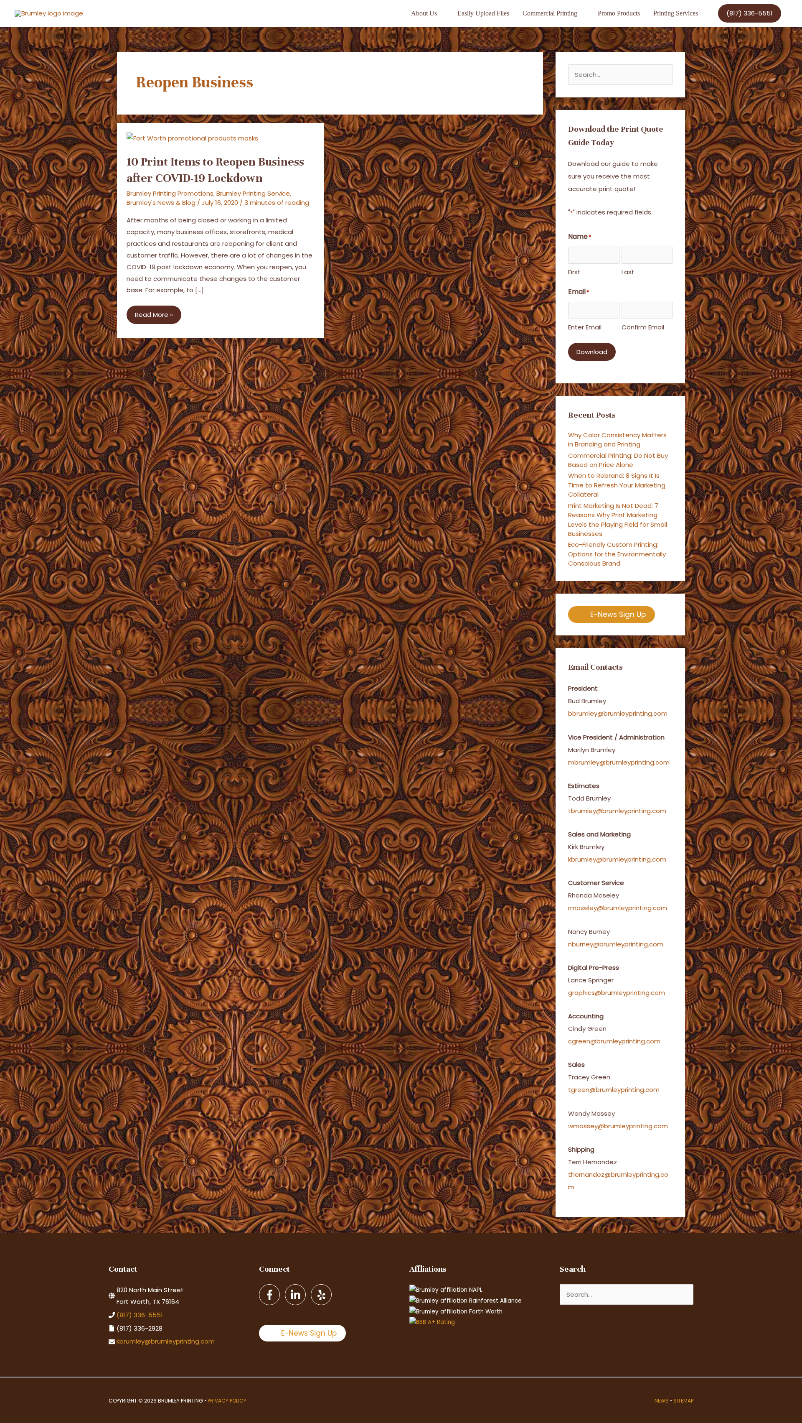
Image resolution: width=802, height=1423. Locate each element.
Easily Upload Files (483, 13)
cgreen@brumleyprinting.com (614, 1041)
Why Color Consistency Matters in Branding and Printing (617, 440)
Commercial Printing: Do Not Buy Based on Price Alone (618, 460)
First (574, 272)
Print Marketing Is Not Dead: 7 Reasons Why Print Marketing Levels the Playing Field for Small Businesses (617, 519)
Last (628, 272)
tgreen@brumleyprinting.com (614, 1089)
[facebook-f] (271, 1294)
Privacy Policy (227, 1400)
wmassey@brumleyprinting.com (618, 1126)
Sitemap (683, 1400)
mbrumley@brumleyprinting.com (619, 762)
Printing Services (675, 13)
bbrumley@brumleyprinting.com (617, 713)
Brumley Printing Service (253, 193)
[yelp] (322, 1294)
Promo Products (619, 13)
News (662, 1400)
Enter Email (585, 327)
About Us (424, 13)
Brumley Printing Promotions (170, 193)
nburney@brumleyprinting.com (615, 944)
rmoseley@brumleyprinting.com (617, 907)
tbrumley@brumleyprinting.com (617, 810)
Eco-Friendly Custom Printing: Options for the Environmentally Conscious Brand (617, 554)
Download (591, 351)
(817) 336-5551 (140, 1315)
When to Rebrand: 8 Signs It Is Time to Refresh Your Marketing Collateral (616, 485)
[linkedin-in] (297, 1294)
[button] (749, 13)
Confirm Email (643, 327)
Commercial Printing (550, 13)
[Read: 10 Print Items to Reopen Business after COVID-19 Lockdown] (192, 137)
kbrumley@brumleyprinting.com (617, 859)
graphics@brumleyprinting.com (616, 992)
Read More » (154, 317)
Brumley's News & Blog (161, 202)
